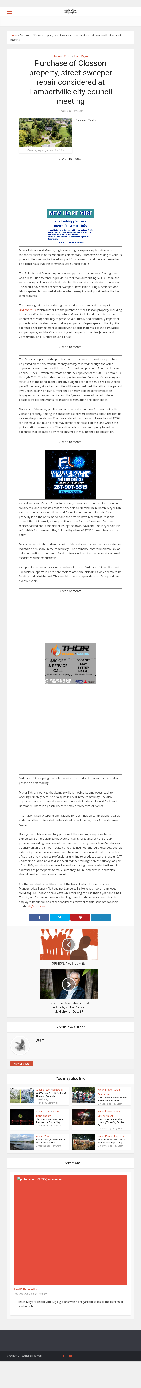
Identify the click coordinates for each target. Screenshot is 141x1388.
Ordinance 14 (27, 310)
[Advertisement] (70, 184)
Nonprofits (58, 1089)
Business (119, 1136)
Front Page (80, 56)
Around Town (62, 56)
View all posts (21, 1063)
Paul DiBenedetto (25, 1289)
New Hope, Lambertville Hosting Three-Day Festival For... (111, 1122)
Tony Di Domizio (50, 1102)
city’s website (36, 906)
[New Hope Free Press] (70, 11)
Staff (80, 110)
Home (13, 35)
